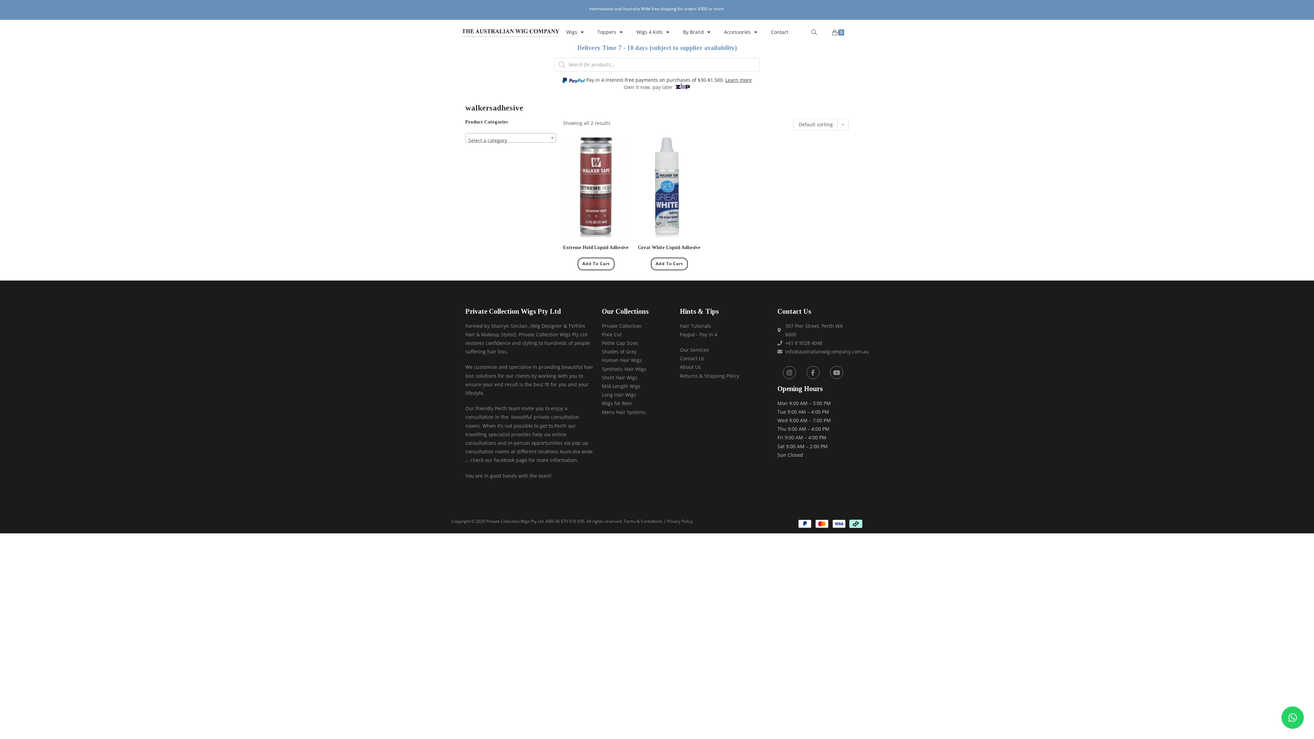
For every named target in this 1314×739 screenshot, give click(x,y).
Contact (779, 32)
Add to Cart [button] (596, 264)
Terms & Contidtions (642, 521)
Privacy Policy (680, 521)
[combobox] (510, 138)
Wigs (571, 32)
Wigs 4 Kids (649, 32)
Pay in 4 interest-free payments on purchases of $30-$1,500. (668, 80)
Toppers (606, 32)
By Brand (693, 32)
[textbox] (511, 140)
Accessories (737, 32)
